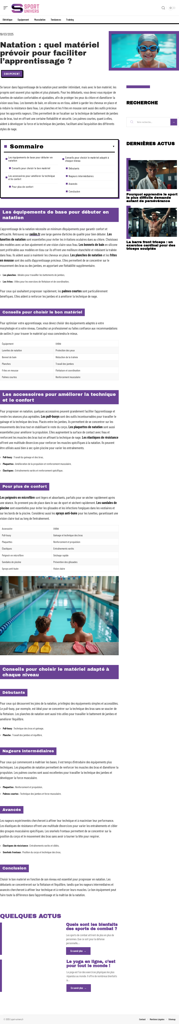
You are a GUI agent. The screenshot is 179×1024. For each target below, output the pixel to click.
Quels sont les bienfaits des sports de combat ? (92, 926)
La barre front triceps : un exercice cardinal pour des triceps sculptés (150, 245)
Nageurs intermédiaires (81, 176)
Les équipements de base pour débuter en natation (30, 159)
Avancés (73, 183)
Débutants (74, 168)
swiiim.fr (34, 234)
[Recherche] (163, 8)
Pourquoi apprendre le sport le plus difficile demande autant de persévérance (151, 197)
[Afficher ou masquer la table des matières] (79, 146)
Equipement (12, 73)
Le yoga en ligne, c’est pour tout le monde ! (90, 963)
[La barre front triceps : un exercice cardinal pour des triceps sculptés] (152, 222)
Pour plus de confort (22, 186)
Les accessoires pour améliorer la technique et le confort (31, 177)
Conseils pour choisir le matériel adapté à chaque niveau (87, 159)
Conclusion (74, 191)
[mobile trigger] (6, 8)
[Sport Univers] (25, 8)
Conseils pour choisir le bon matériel (31, 168)
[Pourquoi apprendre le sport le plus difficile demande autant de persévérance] (152, 174)
